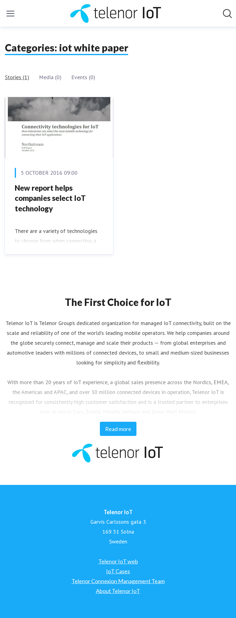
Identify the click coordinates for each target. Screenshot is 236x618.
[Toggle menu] (10, 13)
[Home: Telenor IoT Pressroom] (116, 13)
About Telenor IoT (118, 591)
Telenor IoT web (118, 561)
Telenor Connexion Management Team (118, 581)
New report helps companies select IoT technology (50, 198)
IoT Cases (118, 571)
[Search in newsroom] (227, 13)
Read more (118, 428)
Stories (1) (17, 77)
